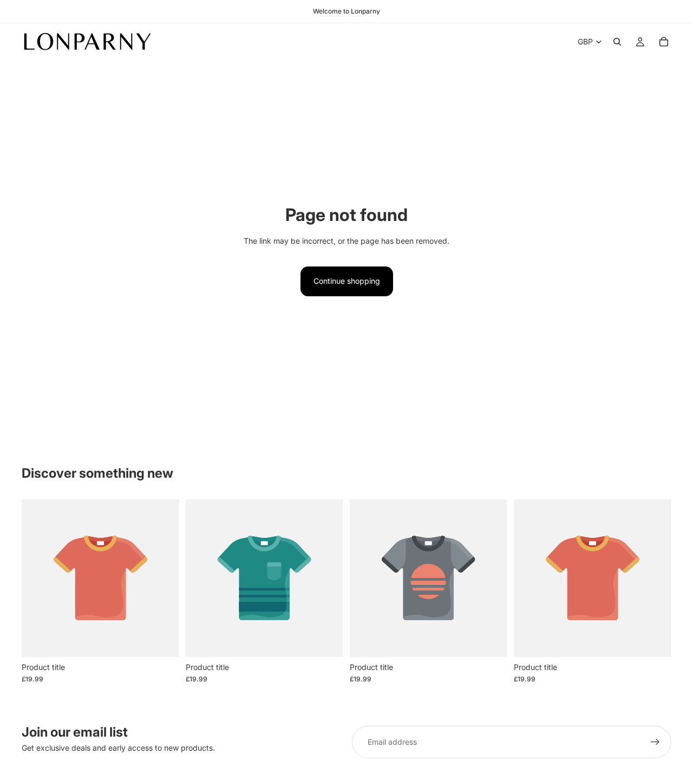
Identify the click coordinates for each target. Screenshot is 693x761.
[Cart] (664, 42)
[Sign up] (655, 742)
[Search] (617, 42)
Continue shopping (346, 280)
